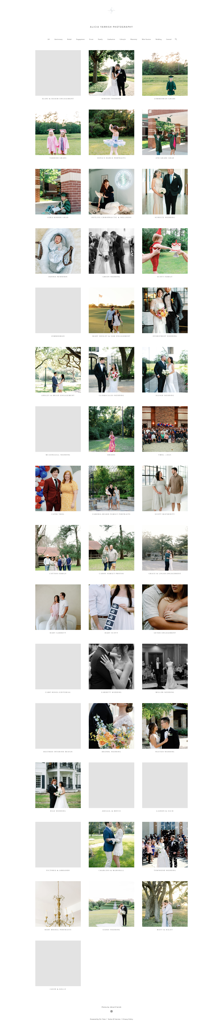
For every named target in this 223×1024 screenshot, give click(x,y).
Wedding (159, 39)
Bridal (69, 39)
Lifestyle (123, 39)
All (49, 39)
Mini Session (146, 39)
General (169, 39)
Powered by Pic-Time (98, 1019)
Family (100, 39)
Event (91, 39)
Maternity (133, 39)
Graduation (111, 39)
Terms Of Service (114, 1019)
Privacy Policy (128, 1019)
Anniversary (58, 39)
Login (39, 53)
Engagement (80, 39)
